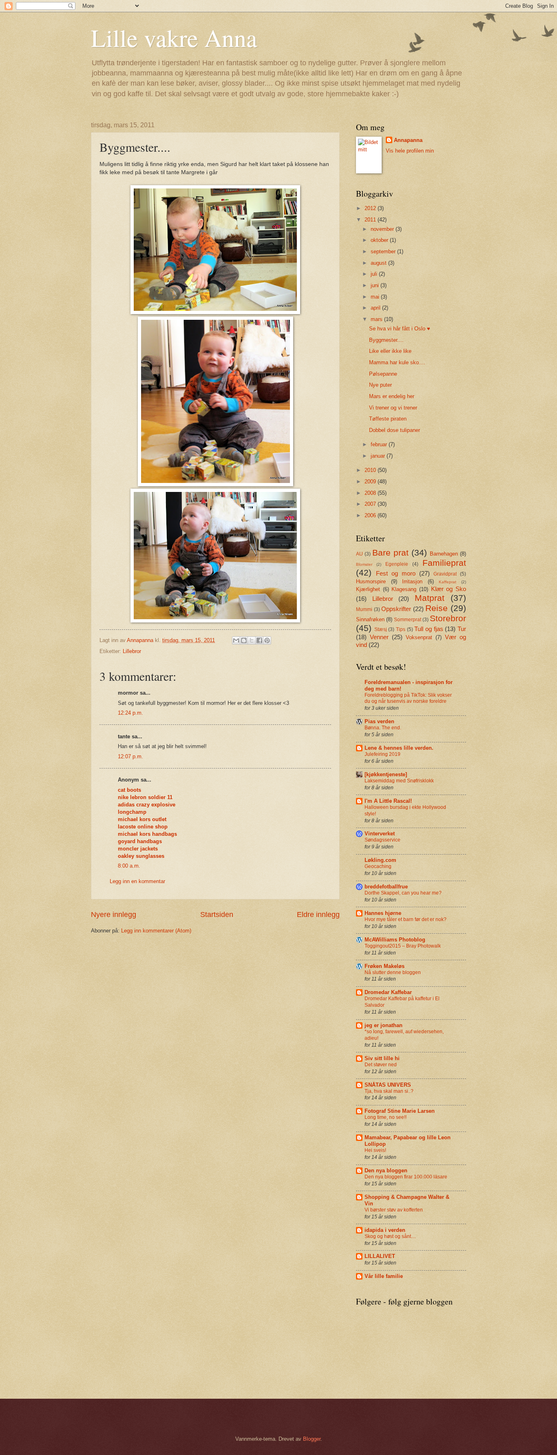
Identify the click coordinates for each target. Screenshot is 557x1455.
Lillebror (132, 651)
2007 (371, 504)
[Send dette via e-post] (236, 640)
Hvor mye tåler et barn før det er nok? (405, 919)
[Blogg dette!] (244, 640)
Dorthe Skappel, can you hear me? (403, 893)
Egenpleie (396, 564)
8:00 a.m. (129, 866)
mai (376, 297)
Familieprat (444, 562)
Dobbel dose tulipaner (394, 430)
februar (380, 444)
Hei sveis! (375, 1150)
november (383, 229)
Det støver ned (381, 1064)
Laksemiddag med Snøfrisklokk (399, 781)
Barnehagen (444, 554)
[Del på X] (252, 640)
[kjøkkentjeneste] (386, 774)
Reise (436, 608)
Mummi (364, 609)
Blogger (311, 1439)
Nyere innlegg (113, 914)
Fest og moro (396, 573)
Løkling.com (380, 860)
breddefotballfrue (386, 887)
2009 (371, 481)
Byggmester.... (386, 340)
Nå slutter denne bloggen (393, 972)
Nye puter (380, 385)
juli (375, 274)
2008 (371, 493)
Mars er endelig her (391, 396)
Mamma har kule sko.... (397, 362)
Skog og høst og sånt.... (390, 1236)
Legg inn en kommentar (137, 881)
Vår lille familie (384, 1276)
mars (377, 319)
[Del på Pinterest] (267, 640)
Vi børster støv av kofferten (394, 1210)
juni (375, 285)
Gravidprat (445, 573)
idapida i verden (385, 1230)
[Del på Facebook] (259, 640)
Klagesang (403, 589)
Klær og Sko (448, 588)
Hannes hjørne (383, 913)
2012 (371, 208)
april (376, 308)
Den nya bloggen (386, 1170)
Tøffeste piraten (388, 419)
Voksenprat (419, 637)
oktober (380, 240)
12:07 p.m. (130, 756)
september (384, 251)
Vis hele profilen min (410, 151)
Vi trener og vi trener (393, 408)
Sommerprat (407, 619)
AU (359, 553)
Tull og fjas (428, 628)
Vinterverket (380, 833)
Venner (379, 636)
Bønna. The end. (383, 728)
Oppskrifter (396, 608)
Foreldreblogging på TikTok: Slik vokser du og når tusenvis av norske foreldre (408, 698)
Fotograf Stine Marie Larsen (400, 1111)
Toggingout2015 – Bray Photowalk (403, 946)
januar (379, 456)
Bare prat (390, 552)
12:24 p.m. (130, 713)
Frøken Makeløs (384, 966)
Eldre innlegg (318, 914)
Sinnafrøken (370, 619)
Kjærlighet (368, 589)
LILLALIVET (380, 1256)
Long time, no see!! (386, 1117)
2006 (371, 515)
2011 (371, 220)
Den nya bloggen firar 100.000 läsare (406, 1177)
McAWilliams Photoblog (395, 940)
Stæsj (380, 629)
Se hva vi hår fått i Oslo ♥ (399, 329)
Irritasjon (412, 581)
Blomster (364, 564)
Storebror (448, 618)
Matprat (429, 597)
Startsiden (216, 914)
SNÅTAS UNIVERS (388, 1085)
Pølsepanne (383, 374)
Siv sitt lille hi (382, 1058)
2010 (371, 470)
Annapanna (408, 140)
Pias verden (379, 721)
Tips (400, 629)
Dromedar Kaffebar (388, 992)
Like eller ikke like (390, 351)
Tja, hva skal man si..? (389, 1091)
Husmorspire (371, 581)
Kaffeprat (447, 582)
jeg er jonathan (383, 1025)
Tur (462, 628)
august (379, 263)
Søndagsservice (382, 840)
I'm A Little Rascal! (388, 801)
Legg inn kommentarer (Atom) (156, 931)
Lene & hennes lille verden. (399, 748)
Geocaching (378, 866)
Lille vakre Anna (174, 37)
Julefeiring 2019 (382, 754)
